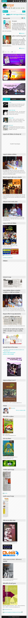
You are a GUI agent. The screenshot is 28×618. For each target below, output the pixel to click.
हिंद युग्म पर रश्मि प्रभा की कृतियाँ (9, 354)
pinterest (25, 1)
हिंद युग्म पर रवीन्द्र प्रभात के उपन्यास (9, 352)
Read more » (22, 33)
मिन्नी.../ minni (11, 117)
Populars (6, 99)
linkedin (21, 1)
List (24, 18)
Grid (22, 18)
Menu (6, 11)
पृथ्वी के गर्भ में (11, 125)
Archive (21, 99)
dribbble (23, 1)
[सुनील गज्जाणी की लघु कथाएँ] (7, 39)
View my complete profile (20, 410)
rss (19, 1)
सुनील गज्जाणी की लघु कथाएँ (19, 36)
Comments (14, 99)
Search (23, 11)
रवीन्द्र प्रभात (13, 408)
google (17, 1)
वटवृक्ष (10, 616)
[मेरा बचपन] (7, 25)
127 (12, 51)
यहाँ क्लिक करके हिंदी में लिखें (8, 257)
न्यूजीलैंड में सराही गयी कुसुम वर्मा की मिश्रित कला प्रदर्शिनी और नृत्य (18, 14)
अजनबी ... (10, 102)
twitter (13, 1)
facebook (15, 1)
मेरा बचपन (14, 21)
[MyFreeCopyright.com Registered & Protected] (12, 612)
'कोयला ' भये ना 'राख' (12, 110)
